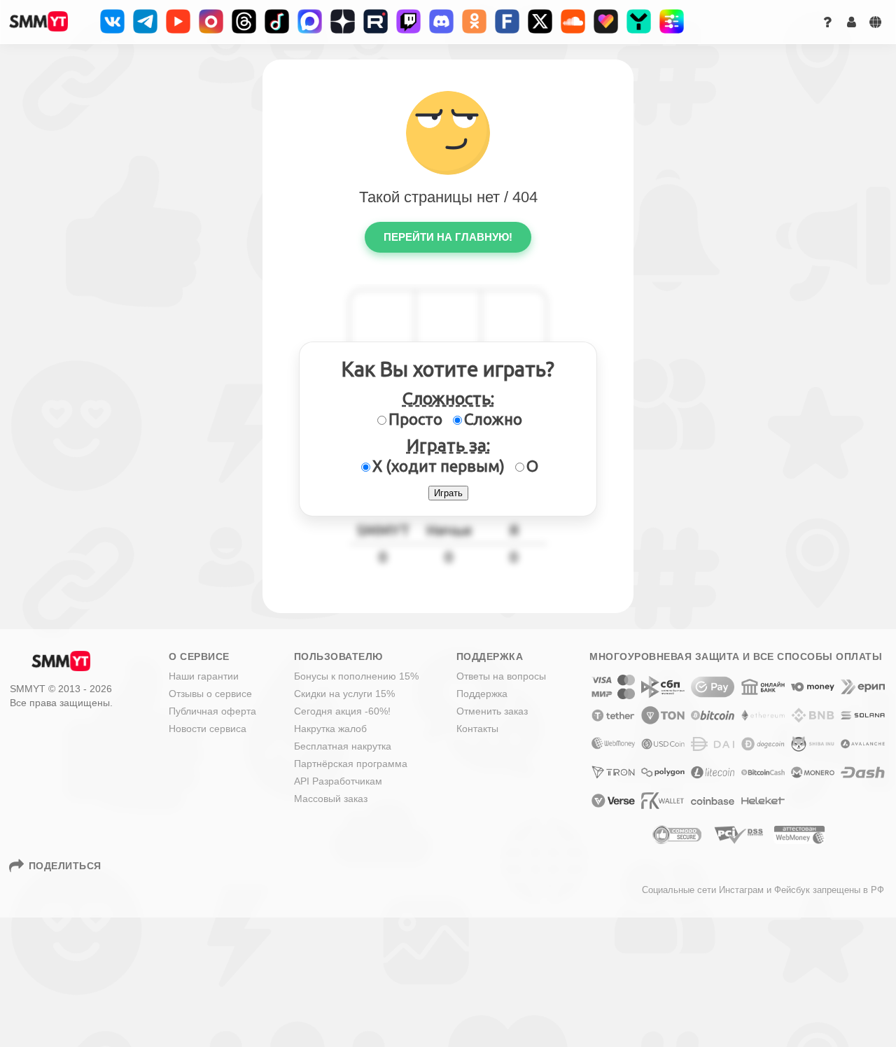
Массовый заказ (331, 798)
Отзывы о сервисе (210, 693)
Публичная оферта (212, 711)
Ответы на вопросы (501, 676)
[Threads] (243, 22)
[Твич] (408, 22)
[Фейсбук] (507, 22)
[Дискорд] (441, 22)
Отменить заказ (492, 711)
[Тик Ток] (276, 22)
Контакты (477, 728)
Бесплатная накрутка (342, 746)
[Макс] (309, 22)
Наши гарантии (204, 676)
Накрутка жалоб (330, 728)
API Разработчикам (338, 781)
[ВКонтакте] (112, 22)
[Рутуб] (375, 22)
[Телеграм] (145, 22)
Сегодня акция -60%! (342, 711)
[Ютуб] (178, 22)
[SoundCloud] (573, 22)
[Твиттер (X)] (540, 22)
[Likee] (605, 22)
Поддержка (481, 693)
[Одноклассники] (474, 22)
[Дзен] (342, 22)
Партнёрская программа (350, 763)
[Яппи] (638, 22)
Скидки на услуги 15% (344, 693)
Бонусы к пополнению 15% (356, 676)
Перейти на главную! (448, 237)
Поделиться (65, 865)
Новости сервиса (207, 728)
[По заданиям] (671, 22)
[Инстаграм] (211, 22)
